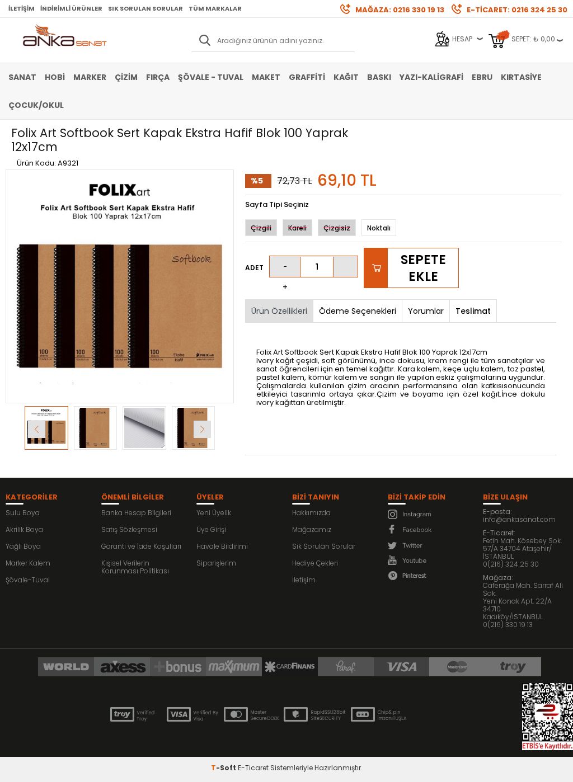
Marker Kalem (28, 563)
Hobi (55, 77)
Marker (89, 77)
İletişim (21, 8)
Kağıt (346, 77)
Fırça (158, 77)
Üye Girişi (211, 529)
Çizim (126, 77)
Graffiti (307, 77)
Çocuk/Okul (36, 105)
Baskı (379, 77)
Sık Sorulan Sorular (145, 8)
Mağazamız (311, 529)
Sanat (22, 77)
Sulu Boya (23, 512)
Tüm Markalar (215, 8)
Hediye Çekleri (315, 563)
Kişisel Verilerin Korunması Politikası (135, 567)
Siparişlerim (216, 563)
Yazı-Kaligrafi (431, 77)
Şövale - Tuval (210, 77)
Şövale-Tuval (28, 580)
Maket (266, 77)
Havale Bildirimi (222, 546)
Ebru (482, 77)
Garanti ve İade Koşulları (141, 546)
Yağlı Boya (23, 546)
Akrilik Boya (24, 529)
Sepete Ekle (423, 268)
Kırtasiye (521, 77)
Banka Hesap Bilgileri (136, 512)
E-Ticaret (253, 767)
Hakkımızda (311, 512)
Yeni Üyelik (213, 512)
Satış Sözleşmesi (129, 529)
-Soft (224, 767)
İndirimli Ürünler (71, 8)
